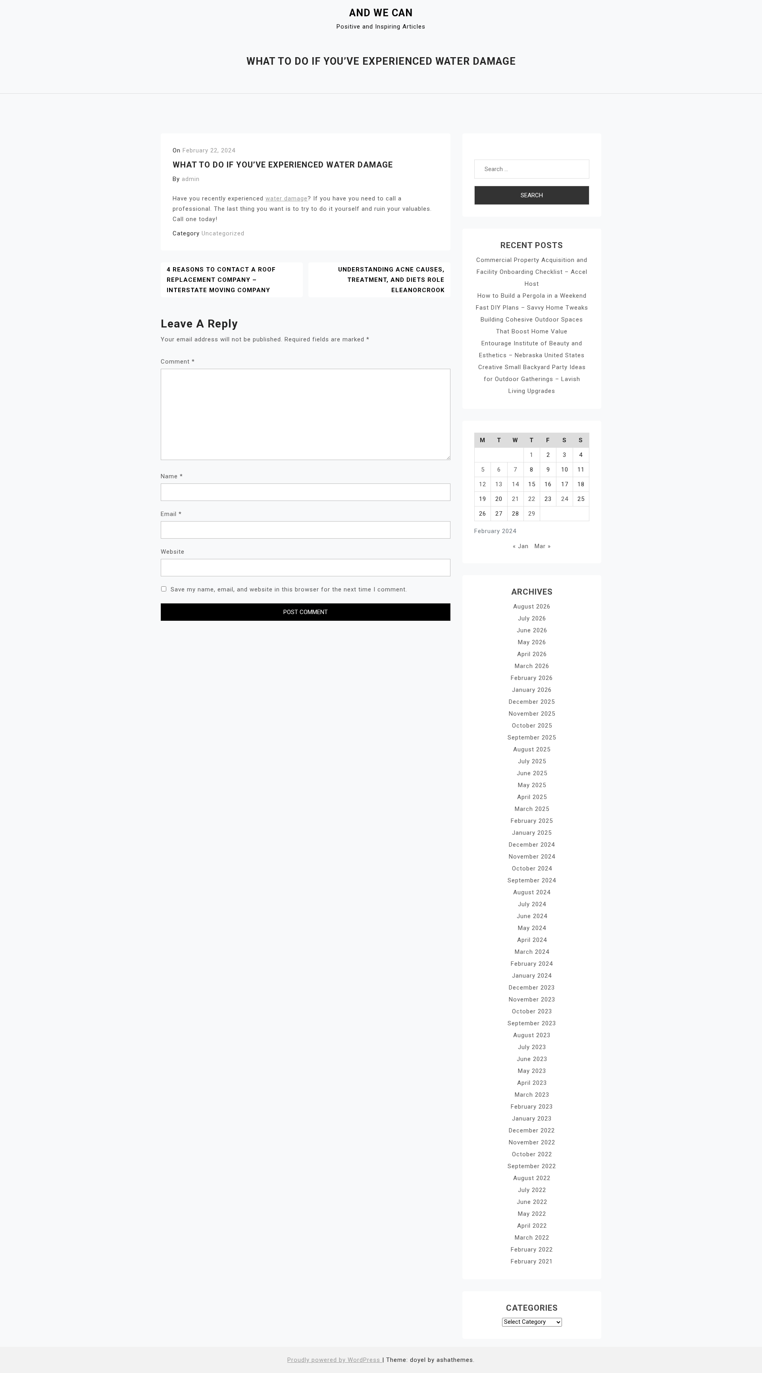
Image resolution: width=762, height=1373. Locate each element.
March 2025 (532, 809)
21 (515, 499)
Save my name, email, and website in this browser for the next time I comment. (289, 589)
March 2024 (532, 951)
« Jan (521, 546)
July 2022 (532, 1190)
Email (171, 514)
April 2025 (532, 797)
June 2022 (532, 1201)
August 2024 (531, 892)
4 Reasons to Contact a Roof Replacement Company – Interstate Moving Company (221, 280)
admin (191, 179)
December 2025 (532, 701)
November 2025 (532, 713)
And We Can (381, 13)
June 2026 (532, 630)
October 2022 (532, 1154)
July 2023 (532, 1047)
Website (173, 551)
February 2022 (532, 1249)
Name (172, 476)
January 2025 (532, 832)
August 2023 (531, 1035)
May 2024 (532, 928)
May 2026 (532, 642)
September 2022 (532, 1166)
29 (531, 513)
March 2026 (532, 666)
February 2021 (532, 1261)
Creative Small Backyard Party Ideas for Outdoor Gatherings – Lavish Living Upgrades (532, 379)
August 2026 (531, 606)
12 (482, 484)
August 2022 (531, 1178)
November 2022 (532, 1142)
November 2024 (532, 856)
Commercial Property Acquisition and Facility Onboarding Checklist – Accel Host (531, 271)
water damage (287, 198)
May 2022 (532, 1213)
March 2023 (532, 1094)
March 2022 (532, 1237)
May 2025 (532, 785)
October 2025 (532, 725)
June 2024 (532, 916)
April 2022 (532, 1225)
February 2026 (532, 678)
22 (531, 499)
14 (515, 484)
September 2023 (532, 1023)
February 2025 (532, 820)
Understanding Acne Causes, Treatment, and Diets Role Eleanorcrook (391, 280)
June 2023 (532, 1059)
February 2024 (532, 963)
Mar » (543, 546)
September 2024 (532, 880)
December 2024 (532, 844)
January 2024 (532, 975)
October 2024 (532, 868)
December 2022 (532, 1130)
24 (564, 499)
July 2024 (532, 904)
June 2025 (532, 773)
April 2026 (532, 654)
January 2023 (532, 1118)
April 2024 (532, 940)
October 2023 (532, 1011)
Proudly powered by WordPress (334, 1359)
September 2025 (532, 737)
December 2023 (532, 987)
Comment (178, 361)
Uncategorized (223, 233)
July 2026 (532, 618)
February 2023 (532, 1106)
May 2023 (532, 1071)
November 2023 (532, 999)
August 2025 (531, 749)
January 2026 (532, 689)
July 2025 (532, 761)
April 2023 (532, 1082)
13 (498, 484)
